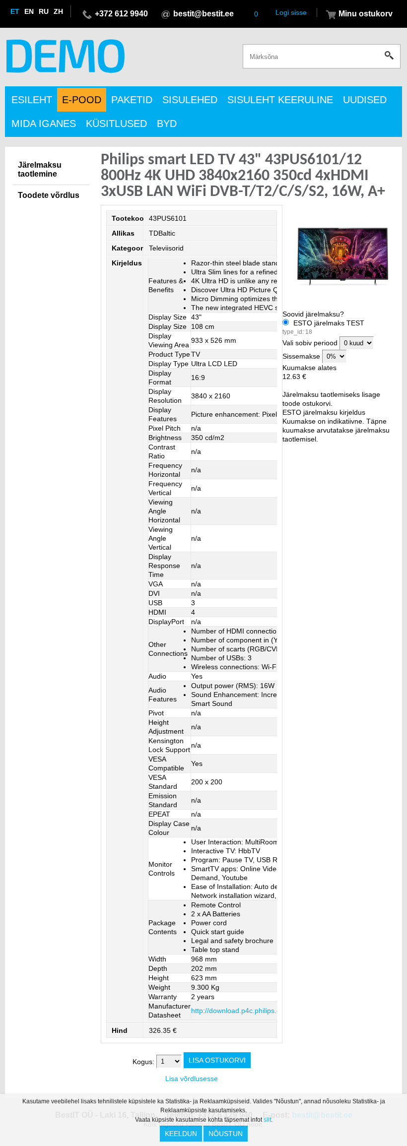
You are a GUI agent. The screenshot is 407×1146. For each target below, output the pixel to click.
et (14, 11)
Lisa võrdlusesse (191, 1078)
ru (44, 11)
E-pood (81, 99)
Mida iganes (43, 123)
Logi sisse (291, 12)
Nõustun (225, 1134)
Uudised (365, 99)
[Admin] (3, 4)
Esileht (31, 99)
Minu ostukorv (366, 13)
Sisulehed (189, 99)
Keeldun (181, 1134)
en (29, 11)
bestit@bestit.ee (203, 13)
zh (58, 11)
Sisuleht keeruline (280, 99)
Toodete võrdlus (48, 195)
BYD (167, 123)
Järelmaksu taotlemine (40, 169)
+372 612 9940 (121, 13)
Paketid (131, 99)
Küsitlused (116, 123)
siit (267, 1119)
